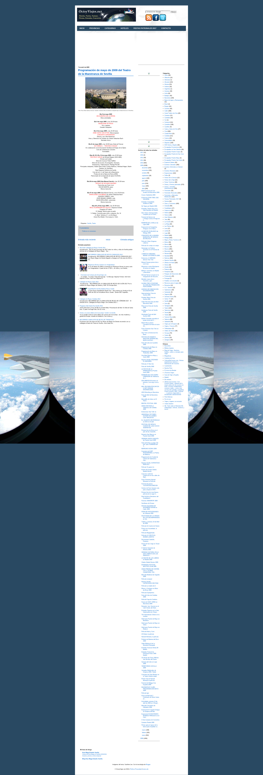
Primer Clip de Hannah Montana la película (148, 679)
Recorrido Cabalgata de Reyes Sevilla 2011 (92, 247)
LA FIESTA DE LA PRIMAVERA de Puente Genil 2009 (149, 370)
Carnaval (167, 122)
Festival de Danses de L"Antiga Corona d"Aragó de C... (150, 218)
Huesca (166, 215)
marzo (144, 730)
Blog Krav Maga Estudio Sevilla (92, 759)
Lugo (165, 233)
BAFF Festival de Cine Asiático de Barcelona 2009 (150, 191)
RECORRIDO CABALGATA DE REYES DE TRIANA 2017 (97, 320)
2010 (142, 163)
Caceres (166, 108)
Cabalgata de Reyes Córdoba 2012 (90, 299)
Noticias (166, 258)
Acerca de (145, 769)
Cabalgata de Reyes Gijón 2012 (89, 282)
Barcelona (167, 98)
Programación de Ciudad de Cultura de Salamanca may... (149, 458)
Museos (166, 246)
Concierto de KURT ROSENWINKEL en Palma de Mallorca (150, 452)
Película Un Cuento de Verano (150, 526)
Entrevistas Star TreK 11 (148, 412)
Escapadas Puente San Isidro (173, 160)
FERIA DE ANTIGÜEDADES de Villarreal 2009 (150, 512)
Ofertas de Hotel (169, 262)
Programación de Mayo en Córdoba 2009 (149, 347)
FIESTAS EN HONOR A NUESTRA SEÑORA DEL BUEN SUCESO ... (149, 338)
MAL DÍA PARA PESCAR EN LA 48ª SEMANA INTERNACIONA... (150, 388)
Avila (165, 93)
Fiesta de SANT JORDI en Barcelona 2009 (149, 602)
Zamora (166, 337)
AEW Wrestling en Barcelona (150, 392)
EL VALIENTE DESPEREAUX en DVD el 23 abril (150, 421)
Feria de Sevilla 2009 (147, 366)
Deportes (167, 142)
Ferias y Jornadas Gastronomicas (169, 187)
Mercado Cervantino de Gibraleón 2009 (148, 706)
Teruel (166, 312)
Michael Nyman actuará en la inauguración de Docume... (150, 275)
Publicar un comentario (89, 231)
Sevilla (89, 223)
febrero (144, 732)
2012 (142, 157)
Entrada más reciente (87, 240)
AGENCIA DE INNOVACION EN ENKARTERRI (149, 290)
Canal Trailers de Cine (171, 113)
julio (143, 180)
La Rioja (166, 224)
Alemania (167, 80)
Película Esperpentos (147, 592)
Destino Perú (168, 368)
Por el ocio (167, 399)
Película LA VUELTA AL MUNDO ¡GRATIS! (148, 536)
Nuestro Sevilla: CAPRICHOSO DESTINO (149, 582)
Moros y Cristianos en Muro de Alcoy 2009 (149, 589)
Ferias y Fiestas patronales (172, 184)
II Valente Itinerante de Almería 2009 (148, 548)
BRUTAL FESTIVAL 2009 (149, 403)
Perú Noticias (168, 397)
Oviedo (166, 267)
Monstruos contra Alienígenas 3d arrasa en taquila (150, 267)
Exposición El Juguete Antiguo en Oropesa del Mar (150, 710)
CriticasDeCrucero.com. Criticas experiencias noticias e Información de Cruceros (174, 362)
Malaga (166, 237)
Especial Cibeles (169, 162)
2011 (142, 160)
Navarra (166, 253)
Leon (165, 228)
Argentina (167, 89)
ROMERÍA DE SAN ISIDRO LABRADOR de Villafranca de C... (150, 376)
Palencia (167, 269)
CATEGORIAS (110, 28)
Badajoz (166, 95)
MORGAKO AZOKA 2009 (149, 448)
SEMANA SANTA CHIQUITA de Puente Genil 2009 (149, 439)
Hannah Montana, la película (149, 637)
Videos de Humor (169, 330)
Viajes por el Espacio (170, 324)
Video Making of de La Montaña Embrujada (148, 644)
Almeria (166, 84)
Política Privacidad (135, 769)
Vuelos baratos (168, 403)
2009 (142, 165)
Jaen (165, 219)
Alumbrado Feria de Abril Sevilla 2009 (148, 315)
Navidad (166, 256)
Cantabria (167, 117)
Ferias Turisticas (169, 182)
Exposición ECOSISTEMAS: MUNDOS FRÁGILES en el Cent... (150, 715)
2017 (142, 152)
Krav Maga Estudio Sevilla (90, 752)
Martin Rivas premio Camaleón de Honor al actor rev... (150, 324)
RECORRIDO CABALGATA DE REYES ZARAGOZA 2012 (105, 254)
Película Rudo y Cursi (147, 631)
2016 (142, 155)
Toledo (166, 315)
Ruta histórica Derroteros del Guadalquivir (149, 497)
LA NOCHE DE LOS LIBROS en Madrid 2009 (150, 558)
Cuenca (166, 138)
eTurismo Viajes (169, 372)
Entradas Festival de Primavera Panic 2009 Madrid (148, 653)
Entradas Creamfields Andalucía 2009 (147, 202)
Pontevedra (167, 276)
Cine (165, 131)
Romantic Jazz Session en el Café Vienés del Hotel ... (150, 607)
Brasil (166, 104)
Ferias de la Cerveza (170, 177)
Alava (166, 75)
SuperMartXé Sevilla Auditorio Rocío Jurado (101, 289)
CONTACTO (166, 28)
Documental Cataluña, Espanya (148, 540)
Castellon (167, 124)
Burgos (166, 106)
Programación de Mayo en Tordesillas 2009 (149, 352)
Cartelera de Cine (169, 358)
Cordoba (166, 136)
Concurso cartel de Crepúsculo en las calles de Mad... (150, 475)
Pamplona (167, 271)
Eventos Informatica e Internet (173, 167)
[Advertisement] (95, 48)
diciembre (145, 168)
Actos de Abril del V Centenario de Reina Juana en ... (150, 697)
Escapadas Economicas (171, 147)
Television (167, 310)
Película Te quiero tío (147, 467)
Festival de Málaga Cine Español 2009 (148, 683)
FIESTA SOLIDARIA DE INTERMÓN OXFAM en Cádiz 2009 (149, 507)
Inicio (108, 240)
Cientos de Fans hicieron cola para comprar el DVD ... (150, 488)
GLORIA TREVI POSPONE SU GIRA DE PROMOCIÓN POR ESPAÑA (150, 285)
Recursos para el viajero (171, 283)
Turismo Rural (168, 317)
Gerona (166, 201)
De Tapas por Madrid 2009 (149, 206)
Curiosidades (168, 140)
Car (165, 120)
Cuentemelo (168, 366)
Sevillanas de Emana (147, 503)
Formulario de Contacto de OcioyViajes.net (93, 275)
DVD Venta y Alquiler (170, 145)
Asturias (166, 91)
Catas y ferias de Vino (171, 129)
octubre (144, 173)
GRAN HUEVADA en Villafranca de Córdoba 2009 (148, 407)
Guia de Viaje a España (171, 375)
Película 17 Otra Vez (147, 364)
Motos (166, 242)
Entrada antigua (127, 240)
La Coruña (167, 221)
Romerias (167, 285)
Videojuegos (168, 328)
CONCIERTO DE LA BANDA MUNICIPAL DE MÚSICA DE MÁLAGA (150, 237)
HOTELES (125, 28)
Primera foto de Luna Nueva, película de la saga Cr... (150, 493)
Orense (166, 265)
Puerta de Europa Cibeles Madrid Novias (149, 470)
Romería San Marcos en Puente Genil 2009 (148, 435)
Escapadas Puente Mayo (171, 158)
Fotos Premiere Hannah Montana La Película (148, 480)
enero (144, 735)
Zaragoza (167, 340)
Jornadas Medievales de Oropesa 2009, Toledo (148, 671)
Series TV (167, 299)
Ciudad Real (168, 133)
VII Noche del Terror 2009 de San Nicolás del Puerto (150, 658)
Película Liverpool (146, 579)
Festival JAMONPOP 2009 (149, 500)
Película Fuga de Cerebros (149, 599)
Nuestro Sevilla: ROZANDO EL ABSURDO (149, 360)
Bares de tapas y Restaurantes (173, 100)
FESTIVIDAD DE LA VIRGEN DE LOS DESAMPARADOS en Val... (150, 517)
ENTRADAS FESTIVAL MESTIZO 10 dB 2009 (148, 565)
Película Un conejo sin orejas (150, 245)
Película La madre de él (148, 586)
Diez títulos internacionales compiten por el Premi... (149, 213)
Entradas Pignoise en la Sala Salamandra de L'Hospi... (150, 611)
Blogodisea (167, 356)
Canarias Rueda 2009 (147, 722)
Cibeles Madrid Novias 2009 (149, 562)
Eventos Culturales (170, 164)
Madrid (166, 235)
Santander (167, 292)
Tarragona (167, 306)
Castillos (167, 127)
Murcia (166, 244)
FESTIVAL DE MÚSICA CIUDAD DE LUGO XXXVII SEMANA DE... (150, 426)
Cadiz (166, 111)
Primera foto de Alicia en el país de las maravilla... (149, 431)
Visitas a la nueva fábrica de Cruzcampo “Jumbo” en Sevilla (97, 313)
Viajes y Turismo (169, 326)
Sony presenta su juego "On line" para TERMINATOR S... (149, 444)
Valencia (167, 319)
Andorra (166, 86)
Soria (166, 303)
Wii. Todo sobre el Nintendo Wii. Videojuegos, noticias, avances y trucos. (174, 407)
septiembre (145, 175)
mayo (144, 186)
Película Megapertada (147, 533)
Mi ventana (167, 379)
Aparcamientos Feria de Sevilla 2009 (148, 294)
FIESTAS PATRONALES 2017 (144, 28)
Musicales (167, 251)
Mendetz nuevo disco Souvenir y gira (147, 280)
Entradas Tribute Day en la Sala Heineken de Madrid (149, 209)
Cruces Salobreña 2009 (148, 195)
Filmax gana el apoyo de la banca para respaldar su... (150, 725)
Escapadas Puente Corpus (172, 151)
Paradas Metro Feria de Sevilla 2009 (148, 298)
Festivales (167, 190)
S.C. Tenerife (168, 287)
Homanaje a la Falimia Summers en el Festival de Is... (150, 249)
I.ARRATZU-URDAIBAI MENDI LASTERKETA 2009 (150, 254)
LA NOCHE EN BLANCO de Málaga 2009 (149, 232)
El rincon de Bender (170, 370)
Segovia (166, 294)
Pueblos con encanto (170, 281)
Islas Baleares (168, 217)
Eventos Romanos (169, 171)
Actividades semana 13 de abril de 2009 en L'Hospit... (150, 702)
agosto (144, 178)
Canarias (167, 115)
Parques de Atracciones (171, 274)
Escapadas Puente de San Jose (174, 154)
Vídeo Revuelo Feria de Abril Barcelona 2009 (149, 302)
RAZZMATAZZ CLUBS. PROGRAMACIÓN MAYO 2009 (149, 688)
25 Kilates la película (147, 634)
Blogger (148, 764)
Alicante (166, 82)
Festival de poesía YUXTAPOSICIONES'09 (149, 484)
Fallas (166, 175)
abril (143, 188)
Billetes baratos (169, 348)
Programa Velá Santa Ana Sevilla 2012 (91, 306)
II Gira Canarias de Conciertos (150, 720)
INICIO (82, 28)
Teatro (94, 223)
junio (143, 183)
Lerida (166, 231)
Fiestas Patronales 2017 (171, 199)
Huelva (166, 212)
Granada (167, 206)
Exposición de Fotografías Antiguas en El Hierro (149, 227)
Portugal (166, 278)
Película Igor (145, 693)
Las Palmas (168, 226)
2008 (142, 738)
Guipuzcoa (167, 210)
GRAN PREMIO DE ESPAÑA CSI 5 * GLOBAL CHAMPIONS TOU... (150, 570)
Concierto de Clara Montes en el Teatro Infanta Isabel (150, 675)
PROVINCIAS (94, 28)
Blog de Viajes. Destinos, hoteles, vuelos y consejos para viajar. (173, 352)
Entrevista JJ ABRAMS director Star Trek (148, 258)
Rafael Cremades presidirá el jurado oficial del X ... (150, 319)
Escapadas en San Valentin (172, 149)
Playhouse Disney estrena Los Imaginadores (101, 265)
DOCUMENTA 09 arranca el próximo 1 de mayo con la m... (149, 382)
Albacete (167, 77)
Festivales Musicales (170, 193)
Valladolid (167, 321)
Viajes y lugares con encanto (173, 401)
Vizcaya (166, 333)
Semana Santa (168, 296)
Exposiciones (168, 173)
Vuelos (166, 335)
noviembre (145, 170)
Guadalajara (168, 208)
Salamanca (167, 290)
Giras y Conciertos (170, 203)
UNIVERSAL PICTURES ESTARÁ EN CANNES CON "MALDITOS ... (149, 416)
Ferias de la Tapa (169, 180)
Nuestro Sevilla (169, 260)
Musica (166, 249)
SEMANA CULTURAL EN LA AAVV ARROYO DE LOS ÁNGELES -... (150, 553)
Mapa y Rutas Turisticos (171, 240)
